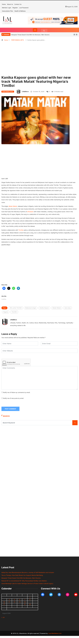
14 (25, 602)
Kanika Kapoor (44, 308)
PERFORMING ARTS (17, 40)
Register (15, 7)
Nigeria (5, 312)
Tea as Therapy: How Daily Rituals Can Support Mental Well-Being (22, 575)
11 (9, 602)
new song (67, 308)
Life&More (25, 91)
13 (19, 602)
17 (4, 604)
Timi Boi (20, 230)
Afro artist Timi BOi (16, 308)
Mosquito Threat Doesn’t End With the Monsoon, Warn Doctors (30, 34)
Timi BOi (14, 312)
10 (4, 602)
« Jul (2, 617)
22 (30, 604)
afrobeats (30, 211)
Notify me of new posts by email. (13, 398)
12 (14, 602)
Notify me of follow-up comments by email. (16, 392)
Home (4, 4)
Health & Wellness (20, 11)
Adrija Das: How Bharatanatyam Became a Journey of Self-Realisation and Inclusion (27, 572)
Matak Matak (13, 206)
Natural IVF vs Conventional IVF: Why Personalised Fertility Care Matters (24, 581)
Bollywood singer (30, 308)
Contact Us (17, 4)
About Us (10, 4)
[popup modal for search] (44, 30)
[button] (74, 35)
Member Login (6, 7)
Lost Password (23, 7)
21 (25, 604)
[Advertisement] (39, 62)
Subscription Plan (7, 11)
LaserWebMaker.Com (54, 633)
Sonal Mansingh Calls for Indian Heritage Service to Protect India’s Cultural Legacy (27, 583)
